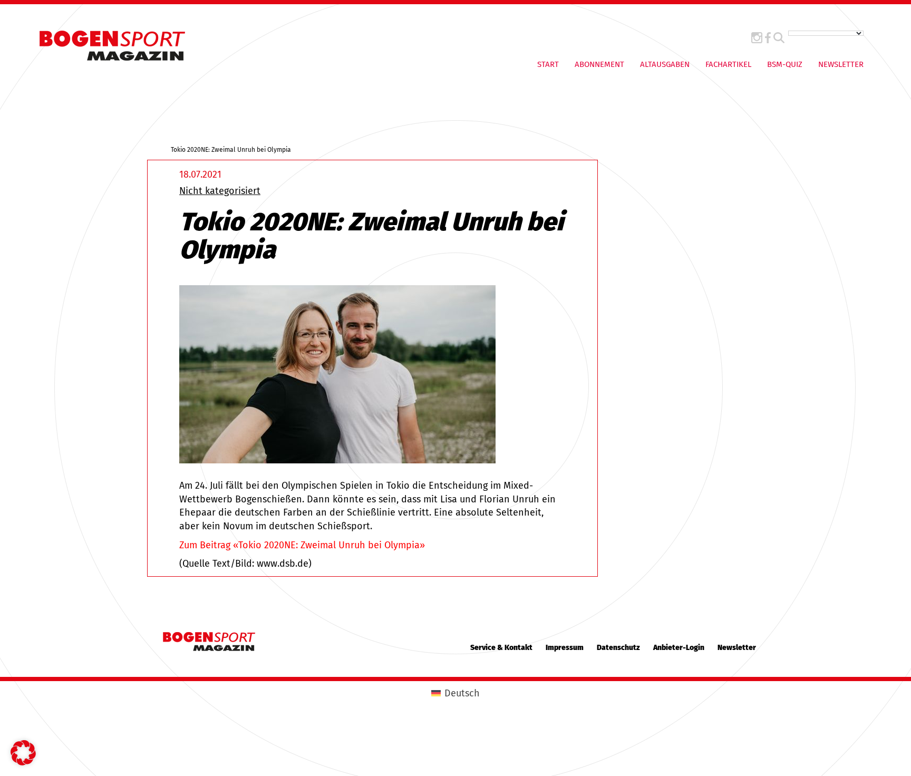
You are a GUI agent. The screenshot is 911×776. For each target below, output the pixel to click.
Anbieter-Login (678, 647)
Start (548, 64)
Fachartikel (728, 64)
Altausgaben (665, 64)
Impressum (565, 647)
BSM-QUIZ (784, 64)
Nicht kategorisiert (219, 191)
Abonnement (599, 64)
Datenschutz (618, 647)
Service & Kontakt (501, 647)
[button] (23, 753)
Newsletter (841, 64)
